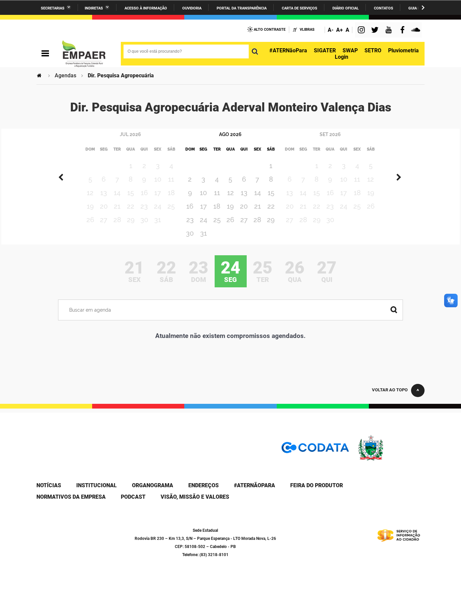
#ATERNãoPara (288, 50)
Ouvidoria (191, 8)
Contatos (383, 8)
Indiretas (94, 8)
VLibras (307, 29)
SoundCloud (416, 30)
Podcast (133, 497)
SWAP (350, 50)
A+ (339, 30)
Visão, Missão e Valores (195, 497)
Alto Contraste (270, 29)
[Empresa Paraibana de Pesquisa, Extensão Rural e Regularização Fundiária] (83, 53)
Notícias (48, 485)
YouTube (389, 30)
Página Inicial (39, 75)
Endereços (203, 485)
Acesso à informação (146, 8)
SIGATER (325, 50)
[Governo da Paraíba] (391, 459)
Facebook (404, 30)
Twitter (376, 30)
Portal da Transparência (242, 8)
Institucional (96, 485)
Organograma (152, 485)
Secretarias (52, 8)
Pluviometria (403, 50)
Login (341, 57)
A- (330, 30)
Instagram (362, 30)
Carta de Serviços (299, 8)
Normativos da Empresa (71, 497)
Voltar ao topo (390, 389)
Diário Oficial (345, 8)
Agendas (65, 75)
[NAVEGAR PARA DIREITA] (423, 7)
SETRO (372, 50)
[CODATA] (315, 450)
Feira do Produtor (316, 485)
